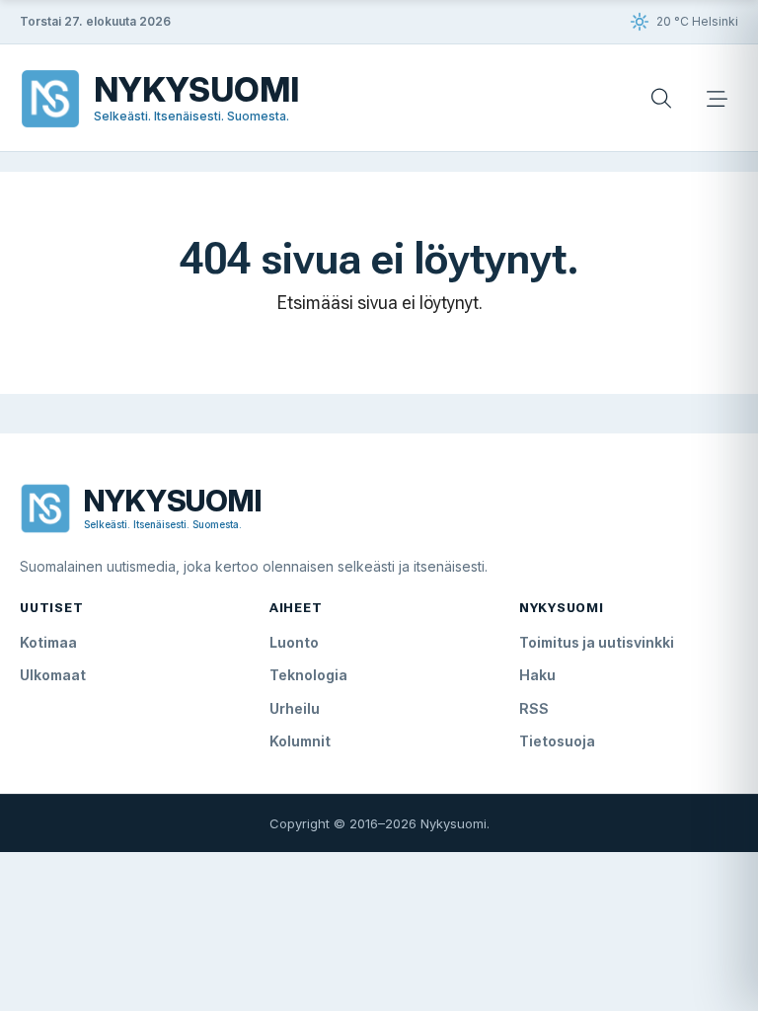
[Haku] (661, 98)
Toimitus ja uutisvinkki (596, 642)
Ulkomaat (53, 674)
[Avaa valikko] (716, 98)
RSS (534, 708)
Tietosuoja (557, 741)
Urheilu (294, 708)
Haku (537, 674)
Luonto (294, 642)
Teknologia (308, 674)
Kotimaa (48, 642)
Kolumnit (300, 741)
